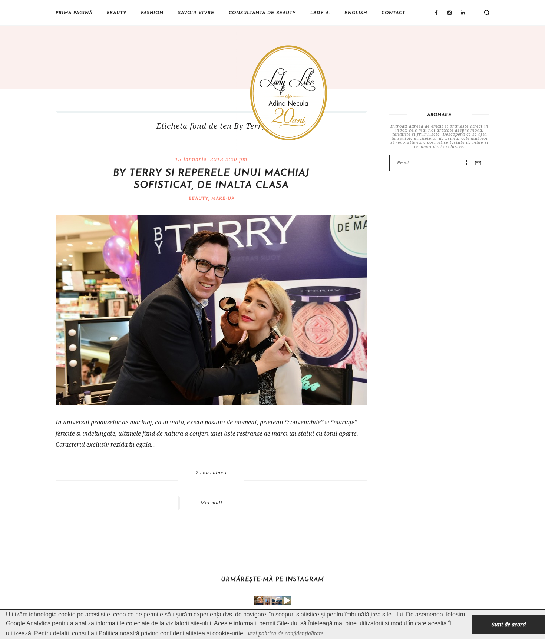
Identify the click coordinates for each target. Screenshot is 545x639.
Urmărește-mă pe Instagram (272, 580)
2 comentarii (211, 473)
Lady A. (320, 13)
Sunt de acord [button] (509, 624)
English (355, 13)
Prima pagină (74, 13)
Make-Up (222, 198)
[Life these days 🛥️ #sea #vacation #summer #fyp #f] (277, 600)
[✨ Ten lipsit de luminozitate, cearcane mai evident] (258, 600)
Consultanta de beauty (262, 13)
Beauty (116, 13)
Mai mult (211, 503)
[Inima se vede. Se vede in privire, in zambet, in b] (267, 600)
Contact (393, 13)
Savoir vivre (196, 13)
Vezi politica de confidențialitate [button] (285, 633)
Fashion (152, 13)
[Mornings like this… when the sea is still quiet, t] (286, 600)
